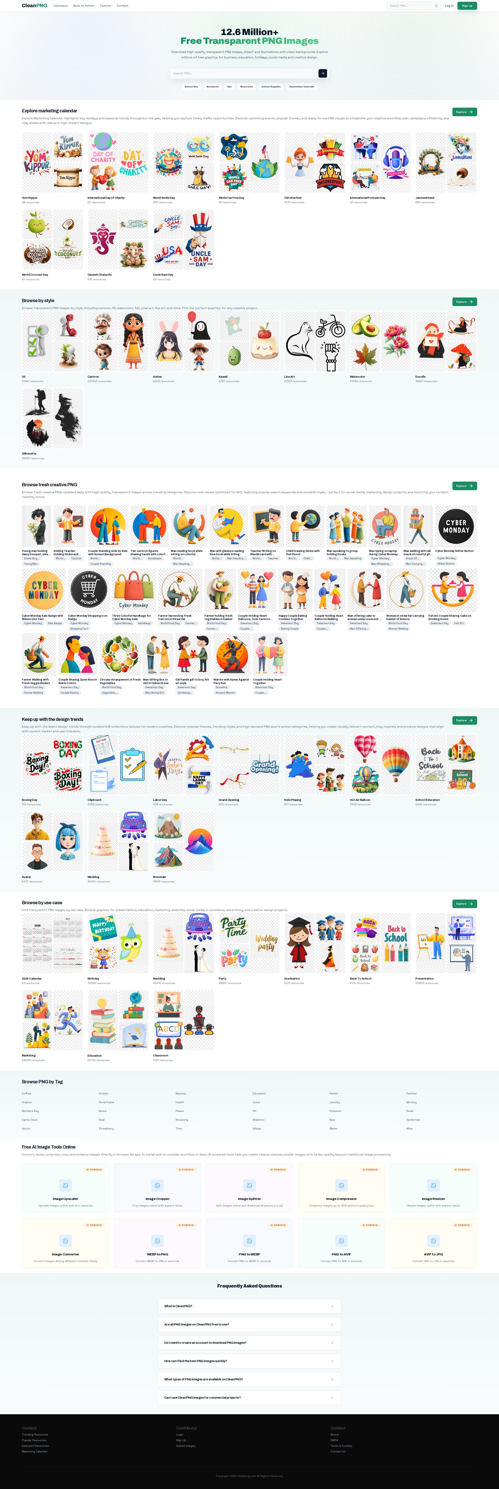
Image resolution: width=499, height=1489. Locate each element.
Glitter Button (446, 563)
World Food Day (170, 623)
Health (180, 1102)
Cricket (103, 1093)
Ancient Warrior (225, 692)
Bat (229, 86)
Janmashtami (424, 197)
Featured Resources (35, 1446)
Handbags (144, 623)
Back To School (360, 978)
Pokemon (336, 1111)
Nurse (102, 1111)
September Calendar (301, 86)
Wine (409, 1128)
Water (334, 1128)
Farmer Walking (33, 692)
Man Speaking (352, 558)
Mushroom (246, 86)
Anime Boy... (31, 558)
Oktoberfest (293, 197)
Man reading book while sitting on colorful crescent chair (186, 554)
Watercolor (357, 376)
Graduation (292, 978)
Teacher (105, 5)
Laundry (335, 1102)
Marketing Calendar (34, 1451)
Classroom (160, 1055)
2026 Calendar (32, 978)
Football (122, 5)
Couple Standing (100, 564)
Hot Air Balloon (360, 799)
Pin (254, 1111)
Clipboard (94, 799)
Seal (101, 1119)
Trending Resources (35, 1434)
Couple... (246, 628)
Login (179, 1434)
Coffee (26, 1093)
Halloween (61, 5)
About (335, 1434)
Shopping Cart (79, 628)
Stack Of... (412, 558)
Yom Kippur (29, 197)
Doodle (420, 376)
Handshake (155, 558)
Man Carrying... (415, 564)
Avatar (26, 877)
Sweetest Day (249, 623)
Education (95, 1055)
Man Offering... (359, 628)
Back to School (83, 5)
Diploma (181, 1093)
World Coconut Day (35, 274)
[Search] (436, 6)
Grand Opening (229, 799)
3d (23, 376)
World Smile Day (164, 197)
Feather (411, 1093)
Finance (27, 1102)
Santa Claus (29, 1119)
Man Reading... (182, 564)
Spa (332, 1119)
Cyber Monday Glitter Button (454, 551)
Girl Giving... (185, 692)
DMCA (334, 1440)
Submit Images (186, 1446)
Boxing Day (29, 799)
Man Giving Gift (154, 692)
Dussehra (221, 687)
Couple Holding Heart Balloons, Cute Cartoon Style (254, 619)
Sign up (467, 5)
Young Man (31, 564)
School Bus (191, 86)
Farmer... (191, 623)
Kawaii (223, 376)
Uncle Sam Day (163, 274)
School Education (427, 799)
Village (257, 1128)
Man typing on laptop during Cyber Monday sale (383, 554)
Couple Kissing (70, 692)
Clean (34, 5)
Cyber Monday (380, 558)
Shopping (182, 1119)
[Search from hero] (323, 73)
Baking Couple (289, 628)
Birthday (93, 978)
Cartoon (93, 376)
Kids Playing (292, 799)
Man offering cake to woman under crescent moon (363, 619)
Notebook (213, 86)
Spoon (26, 1128)
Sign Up (181, 1440)
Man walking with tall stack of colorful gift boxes (417, 554)
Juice (256, 1102)
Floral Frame (106, 1102)
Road (409, 1111)
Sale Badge (55, 623)
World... (60, 558)
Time (179, 1128)
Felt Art (459, 623)
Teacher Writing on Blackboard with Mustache (263, 554)
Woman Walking (398, 628)
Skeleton (259, 1119)
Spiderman (413, 1119)
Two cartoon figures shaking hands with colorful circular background (149, 554)
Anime (157, 376)
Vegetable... (109, 692)
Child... (308, 558)
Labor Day (160, 799)
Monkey (411, 1102)
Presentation (424, 978)
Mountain (159, 877)
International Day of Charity (106, 197)
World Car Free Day (231, 197)
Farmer (334, 1093)
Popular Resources (34, 1440)
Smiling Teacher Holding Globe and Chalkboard (66, 554)
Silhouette (29, 453)
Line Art (289, 376)
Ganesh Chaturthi (100, 274)
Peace (180, 1111)
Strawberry (106, 1128)
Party (222, 978)
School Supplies (271, 86)
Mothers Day (30, 1111)
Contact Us (338, 1451)
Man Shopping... (381, 564)
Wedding (93, 877)
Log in (449, 5)
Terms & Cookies (341, 1446)
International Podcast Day (367, 197)
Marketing (28, 1055)
